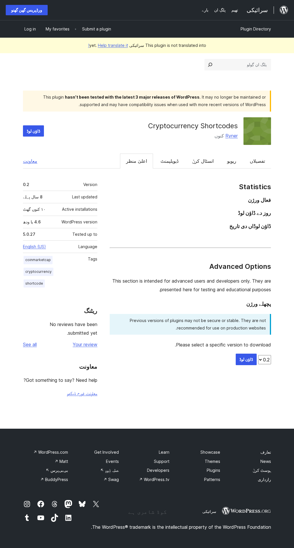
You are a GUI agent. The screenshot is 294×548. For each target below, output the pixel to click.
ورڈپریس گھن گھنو (26, 9)
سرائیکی (209, 511)
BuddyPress (54, 479)
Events (112, 461)
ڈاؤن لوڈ (33, 131)
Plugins (213, 470)
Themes (212, 461)
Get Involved (106, 452)
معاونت (30, 161)
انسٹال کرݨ (203, 161)
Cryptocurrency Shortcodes (193, 126)
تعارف (265, 452)
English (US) (34, 246)
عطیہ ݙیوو (109, 470)
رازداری (264, 479)
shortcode (34, 283)
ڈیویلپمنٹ (169, 161)
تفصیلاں (257, 161)
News (265, 461)
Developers (158, 470)
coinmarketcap (38, 260)
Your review (85, 344)
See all (30, 344)
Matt (61, 461)
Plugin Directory (256, 28)
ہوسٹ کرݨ (262, 470)
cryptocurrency (38, 271)
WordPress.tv (154, 479)
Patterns (212, 479)
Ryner (231, 136)
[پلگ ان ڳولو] (210, 64)
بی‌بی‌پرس (57, 470)
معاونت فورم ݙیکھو (82, 393)
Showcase (210, 452)
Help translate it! (108, 45)
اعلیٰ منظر (136, 161)
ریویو (231, 161)
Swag (111, 479)
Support (161, 461)
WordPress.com (50, 452)
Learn (164, 452)
